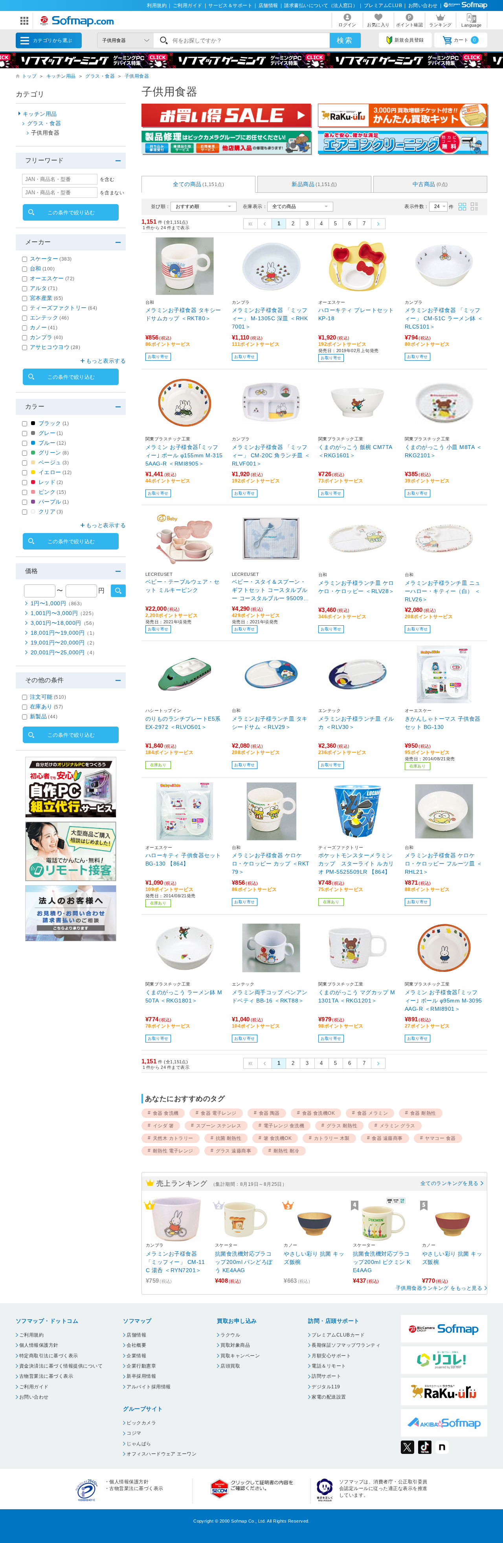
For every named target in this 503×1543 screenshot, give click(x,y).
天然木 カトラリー (173, 1138)
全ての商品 (198, 184)
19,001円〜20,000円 (64, 642)
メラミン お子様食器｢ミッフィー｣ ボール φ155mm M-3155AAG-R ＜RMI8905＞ (184, 455)
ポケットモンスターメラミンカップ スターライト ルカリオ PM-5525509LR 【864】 (356, 863)
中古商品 (430, 184)
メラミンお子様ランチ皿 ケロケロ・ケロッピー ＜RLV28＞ (356, 587)
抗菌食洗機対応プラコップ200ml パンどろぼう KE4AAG (244, 1262)
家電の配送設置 (329, 1397)
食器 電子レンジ (219, 1113)
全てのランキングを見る (449, 1183)
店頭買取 (230, 1366)
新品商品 (314, 184)
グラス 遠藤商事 (234, 1151)
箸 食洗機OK (278, 1138)
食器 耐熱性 (423, 1113)
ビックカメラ (141, 1423)
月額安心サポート (331, 1356)
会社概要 (136, 1345)
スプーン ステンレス (219, 1125)
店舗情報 (268, 5)
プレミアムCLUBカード (338, 1335)
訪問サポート (326, 1376)
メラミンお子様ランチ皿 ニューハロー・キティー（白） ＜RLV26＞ (443, 591)
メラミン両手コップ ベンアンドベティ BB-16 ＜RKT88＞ (270, 996)
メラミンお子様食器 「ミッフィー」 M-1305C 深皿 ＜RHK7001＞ (270, 318)
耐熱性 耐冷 (286, 1151)
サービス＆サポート (230, 5)
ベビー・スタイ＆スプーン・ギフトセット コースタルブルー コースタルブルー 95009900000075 (271, 591)
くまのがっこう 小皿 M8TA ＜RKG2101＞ (443, 451)
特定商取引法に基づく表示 (48, 1356)
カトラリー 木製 (332, 1138)
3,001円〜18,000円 (64, 623)
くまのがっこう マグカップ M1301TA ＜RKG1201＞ (356, 996)
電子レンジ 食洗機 (284, 1125)
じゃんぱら (139, 1443)
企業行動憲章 (141, 1366)
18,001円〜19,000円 (64, 633)
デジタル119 (326, 1387)
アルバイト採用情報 (149, 1387)
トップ (29, 76)
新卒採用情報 (141, 1376)
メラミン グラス (397, 1125)
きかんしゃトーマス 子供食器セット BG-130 (443, 723)
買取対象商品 (235, 1345)
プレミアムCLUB (383, 5)
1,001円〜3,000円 (64, 613)
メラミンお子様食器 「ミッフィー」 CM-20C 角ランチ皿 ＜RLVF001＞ (271, 455)
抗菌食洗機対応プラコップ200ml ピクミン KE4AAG (382, 1262)
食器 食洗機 (166, 1113)
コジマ (134, 1433)
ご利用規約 (31, 1335)
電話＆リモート (329, 1366)
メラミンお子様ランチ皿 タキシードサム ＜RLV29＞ (270, 723)
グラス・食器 (100, 76)
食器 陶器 (269, 1113)
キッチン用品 (61, 76)
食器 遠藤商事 (387, 1138)
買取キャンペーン (240, 1356)
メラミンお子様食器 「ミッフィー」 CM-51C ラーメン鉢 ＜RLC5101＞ (444, 318)
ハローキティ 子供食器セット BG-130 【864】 (183, 859)
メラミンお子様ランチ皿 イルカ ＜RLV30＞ (356, 723)
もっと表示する (106, 361)
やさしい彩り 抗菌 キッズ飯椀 (314, 1258)
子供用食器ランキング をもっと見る (439, 1288)
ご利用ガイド (187, 5)
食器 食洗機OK (318, 1113)
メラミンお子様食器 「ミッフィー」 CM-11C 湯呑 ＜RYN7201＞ (175, 1262)
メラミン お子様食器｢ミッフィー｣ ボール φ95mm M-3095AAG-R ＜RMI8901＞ (443, 1000)
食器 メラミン (372, 1113)
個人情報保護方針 (39, 1345)
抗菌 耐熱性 (229, 1138)
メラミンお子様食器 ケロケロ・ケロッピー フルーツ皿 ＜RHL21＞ (443, 863)
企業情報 (136, 1356)
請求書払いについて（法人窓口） (321, 5)
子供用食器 (137, 76)
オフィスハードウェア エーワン (161, 1454)
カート (465, 40)
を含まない (112, 192)
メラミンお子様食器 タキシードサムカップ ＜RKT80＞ (183, 314)
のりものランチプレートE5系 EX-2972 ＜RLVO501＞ (183, 723)
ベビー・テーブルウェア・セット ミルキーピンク (182, 586)
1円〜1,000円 (58, 603)
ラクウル (230, 1335)
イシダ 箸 (163, 1125)
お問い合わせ (423, 5)
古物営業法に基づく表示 (46, 1376)
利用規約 (157, 5)
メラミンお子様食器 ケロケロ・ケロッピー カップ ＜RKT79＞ (271, 863)
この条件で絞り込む (71, 212)
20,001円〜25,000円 (64, 652)
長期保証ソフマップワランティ (346, 1345)
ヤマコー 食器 (440, 1138)
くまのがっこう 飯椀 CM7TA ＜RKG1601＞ (355, 451)
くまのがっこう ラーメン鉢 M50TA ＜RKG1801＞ (183, 996)
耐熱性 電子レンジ (173, 1151)
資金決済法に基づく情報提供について (61, 1366)
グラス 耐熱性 (342, 1125)
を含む (107, 179)
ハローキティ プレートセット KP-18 (356, 314)
